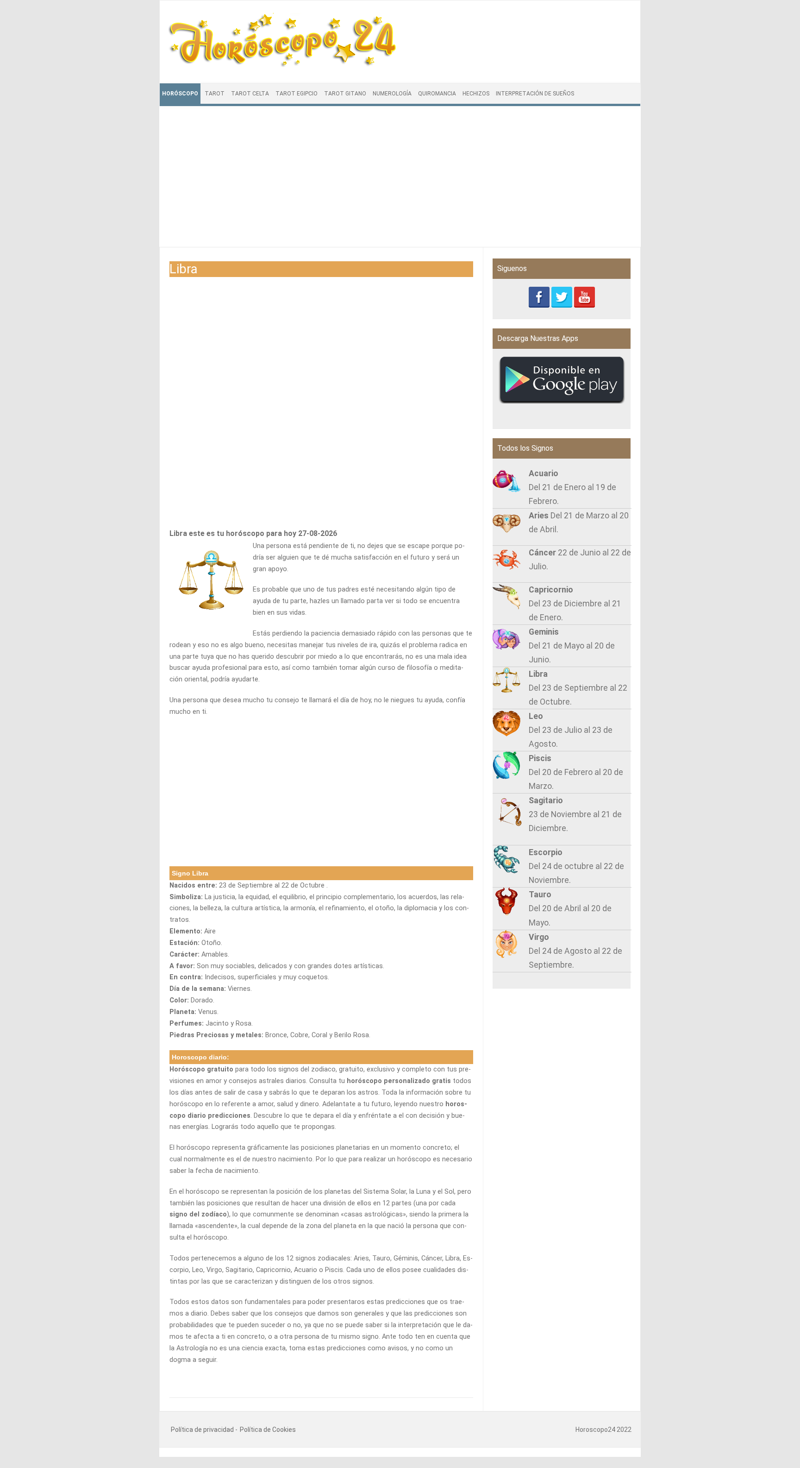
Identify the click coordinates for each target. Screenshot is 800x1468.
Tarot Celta (250, 93)
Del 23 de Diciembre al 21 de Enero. (575, 603)
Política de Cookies (268, 1429)
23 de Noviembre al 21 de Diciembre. (575, 814)
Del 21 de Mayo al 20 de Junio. (572, 645)
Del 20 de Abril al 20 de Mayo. (570, 908)
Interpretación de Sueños (535, 93)
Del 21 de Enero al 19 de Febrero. (572, 487)
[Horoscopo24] (283, 65)
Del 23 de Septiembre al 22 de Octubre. (578, 687)
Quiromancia (437, 93)
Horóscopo (180, 93)
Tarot (215, 93)
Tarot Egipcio (296, 93)
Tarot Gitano (345, 93)
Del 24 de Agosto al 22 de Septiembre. (575, 951)
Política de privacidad (202, 1429)
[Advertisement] (400, 182)
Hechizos (475, 93)
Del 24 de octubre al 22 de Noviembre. (576, 866)
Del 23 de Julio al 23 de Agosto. (570, 730)
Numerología (392, 93)
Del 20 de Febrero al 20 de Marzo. (576, 772)
